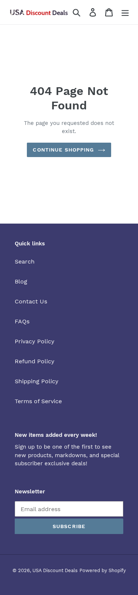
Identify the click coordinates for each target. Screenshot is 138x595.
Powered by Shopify (102, 570)
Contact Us (31, 301)
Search (25, 261)
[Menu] (125, 12)
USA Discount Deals (55, 570)
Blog (21, 281)
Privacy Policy (34, 341)
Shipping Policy (37, 381)
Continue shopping (63, 150)
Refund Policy (34, 361)
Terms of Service (38, 401)
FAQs (22, 321)
